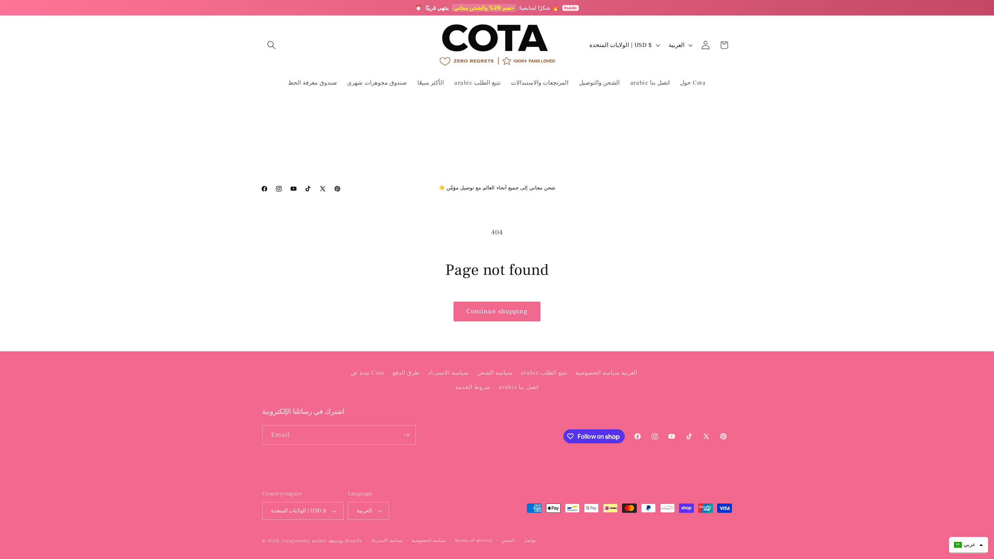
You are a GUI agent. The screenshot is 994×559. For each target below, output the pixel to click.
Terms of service (474, 540)
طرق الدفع (406, 373)
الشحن (508, 540)
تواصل (530, 540)
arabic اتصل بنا (518, 387)
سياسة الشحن (495, 373)
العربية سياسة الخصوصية (606, 373)
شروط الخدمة (472, 387)
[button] (271, 45)
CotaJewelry (296, 541)
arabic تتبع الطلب (544, 373)
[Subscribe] (406, 435)
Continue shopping (497, 311)
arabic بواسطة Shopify (337, 541)
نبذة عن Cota (367, 373)
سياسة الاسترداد (448, 373)
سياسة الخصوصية (429, 540)
